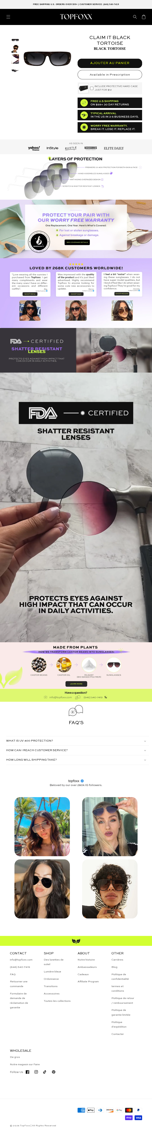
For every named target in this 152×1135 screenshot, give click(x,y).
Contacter (117, 1034)
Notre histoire (86, 960)
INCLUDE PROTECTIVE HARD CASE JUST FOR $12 (116, 88)
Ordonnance (51, 979)
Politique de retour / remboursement (122, 1000)
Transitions (51, 986)
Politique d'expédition (118, 1024)
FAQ (13, 974)
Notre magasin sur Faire (25, 1064)
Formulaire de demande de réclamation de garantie (19, 1000)
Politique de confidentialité (120, 976)
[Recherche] (135, 16)
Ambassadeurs (87, 967)
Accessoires (52, 993)
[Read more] (76, 229)
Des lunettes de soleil (54, 962)
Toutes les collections (57, 1001)
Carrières (117, 960)
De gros (15, 1057)
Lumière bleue (52, 971)
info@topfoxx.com (21, 960)
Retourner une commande (19, 983)
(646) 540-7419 (20, 967)
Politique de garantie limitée (120, 1012)
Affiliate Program (88, 981)
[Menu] (8, 16)
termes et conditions (117, 988)
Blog (114, 967)
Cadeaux (83, 974)
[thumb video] (15, 59)
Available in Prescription (110, 74)
